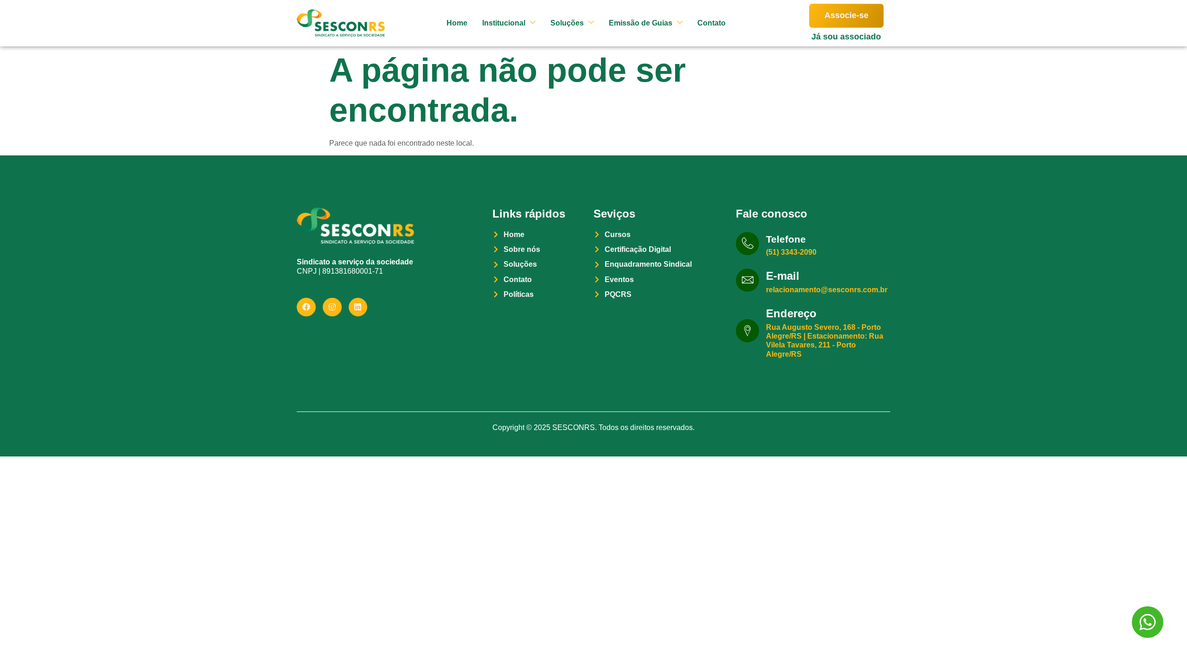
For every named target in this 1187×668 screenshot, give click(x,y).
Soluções (567, 23)
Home (457, 23)
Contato (711, 23)
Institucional (503, 23)
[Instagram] (332, 307)
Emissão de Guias (640, 23)
